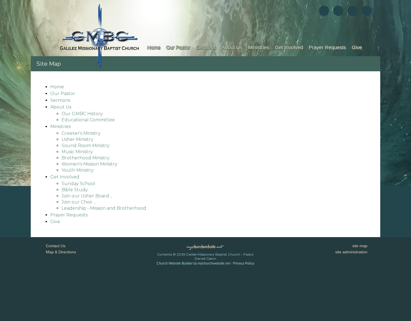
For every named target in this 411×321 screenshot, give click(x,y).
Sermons (206, 47)
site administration (351, 252)
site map (359, 246)
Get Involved (289, 47)
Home (153, 47)
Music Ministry (77, 151)
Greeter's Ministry (81, 133)
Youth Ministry (78, 170)
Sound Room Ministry (86, 145)
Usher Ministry (77, 139)
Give (357, 47)
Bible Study (75, 189)
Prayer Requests (327, 47)
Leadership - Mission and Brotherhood (104, 208)
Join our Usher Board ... (87, 196)
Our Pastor (178, 47)
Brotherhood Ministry (86, 157)
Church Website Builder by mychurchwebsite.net (193, 263)
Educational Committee (88, 119)
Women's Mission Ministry (89, 164)
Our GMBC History (82, 113)
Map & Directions (60, 252)
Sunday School (78, 183)
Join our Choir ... (79, 202)
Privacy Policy (243, 263)
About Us (232, 47)
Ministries (258, 47)
